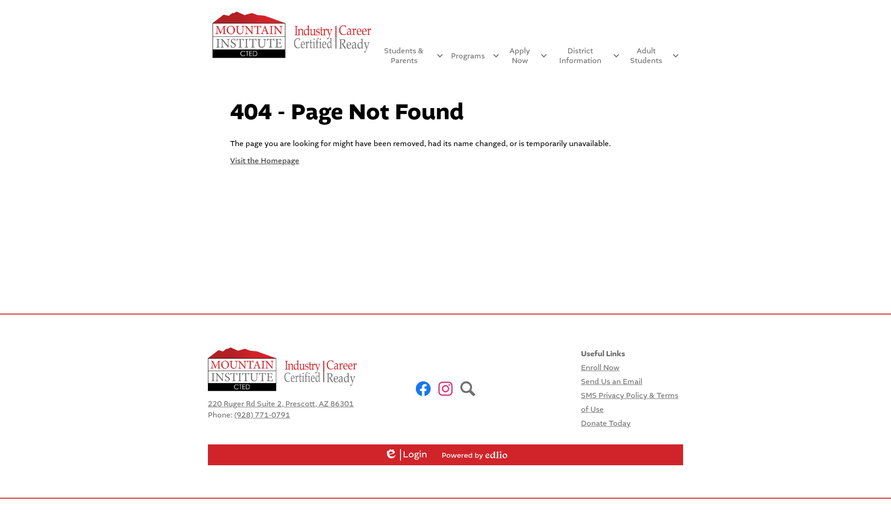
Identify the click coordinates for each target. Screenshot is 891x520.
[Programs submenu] (475, 55)
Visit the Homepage (264, 161)
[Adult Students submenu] (653, 55)
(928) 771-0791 (262, 415)
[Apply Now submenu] (527, 55)
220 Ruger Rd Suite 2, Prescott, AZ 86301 (281, 404)
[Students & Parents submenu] (411, 55)
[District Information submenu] (587, 55)
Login (405, 455)
